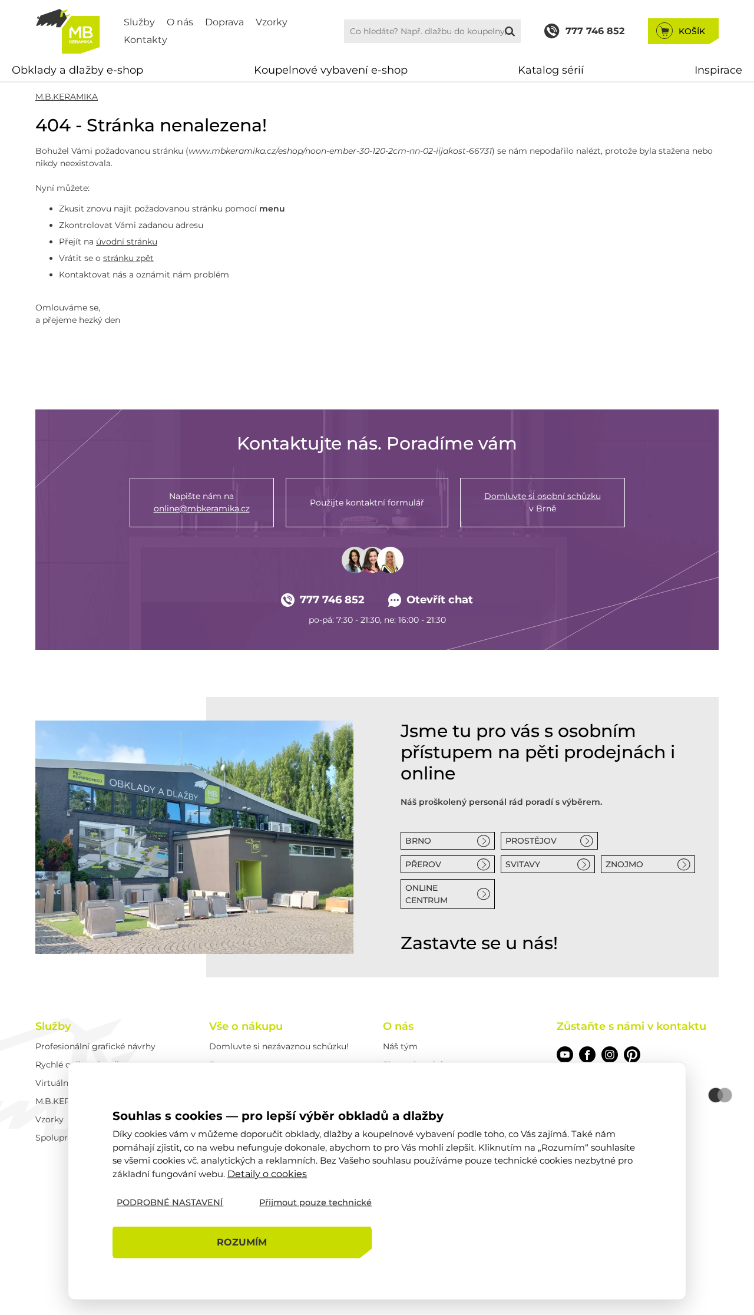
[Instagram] (609, 1054)
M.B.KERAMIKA (66, 96)
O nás (180, 22)
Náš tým (400, 1046)
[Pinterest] (632, 1054)
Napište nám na (202, 502)
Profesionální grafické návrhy (95, 1046)
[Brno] (194, 837)
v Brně (542, 502)
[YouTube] (565, 1054)
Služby (139, 22)
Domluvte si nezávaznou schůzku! (279, 1046)
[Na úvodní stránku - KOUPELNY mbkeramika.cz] (67, 31)
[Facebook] (587, 1054)
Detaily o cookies (267, 1173)
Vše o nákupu (246, 1026)
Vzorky (271, 22)
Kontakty (145, 39)
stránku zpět (128, 258)
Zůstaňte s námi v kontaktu (631, 1026)
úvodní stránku (126, 241)
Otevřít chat (439, 599)
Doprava (224, 22)
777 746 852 (332, 599)
